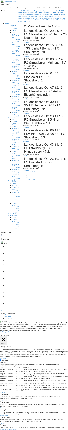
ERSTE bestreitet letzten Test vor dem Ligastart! (38, 18)
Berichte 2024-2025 (17, 48)
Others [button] (2, 423)
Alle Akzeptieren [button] (12, 332)
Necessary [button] (3, 358)
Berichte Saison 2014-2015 (17, 198)
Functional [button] (3, 392)
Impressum (8, 317)
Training (14, 217)
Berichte (14, 34)
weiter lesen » (26, 42)
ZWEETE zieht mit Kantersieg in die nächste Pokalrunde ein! (41, 14)
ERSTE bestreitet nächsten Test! (44, 20)
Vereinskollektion (41, 8)
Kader (13, 27)
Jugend (26, 8)
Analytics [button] (2, 408)
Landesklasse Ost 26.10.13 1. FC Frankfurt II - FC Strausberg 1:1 (45, 162)
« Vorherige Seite (32, 172)
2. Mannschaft (12, 118)
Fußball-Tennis (12, 216)
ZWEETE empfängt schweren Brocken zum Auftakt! (41, 12)
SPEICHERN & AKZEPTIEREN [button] (8, 429)
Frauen (12, 8)
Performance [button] (3, 400)
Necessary (5, 360)
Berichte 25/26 (17, 40)
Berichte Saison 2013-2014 (17, 209)
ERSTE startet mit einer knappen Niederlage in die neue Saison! (39, 11)
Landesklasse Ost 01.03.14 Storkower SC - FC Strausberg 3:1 (43, 76)
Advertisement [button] (4, 415)
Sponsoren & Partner (55, 8)
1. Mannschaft (12, 25)
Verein (32, 8)
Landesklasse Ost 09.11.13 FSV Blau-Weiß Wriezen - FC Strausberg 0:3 (44, 133)
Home (5, 8)
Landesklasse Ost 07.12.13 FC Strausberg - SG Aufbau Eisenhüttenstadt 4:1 (43, 91)
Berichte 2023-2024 (17, 57)
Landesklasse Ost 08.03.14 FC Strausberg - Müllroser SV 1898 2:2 (45, 62)
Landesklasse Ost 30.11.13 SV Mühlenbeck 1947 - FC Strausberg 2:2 (43, 105)
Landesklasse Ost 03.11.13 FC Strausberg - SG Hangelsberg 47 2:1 (43, 148)
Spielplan (14, 29)
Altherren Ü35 (12, 180)
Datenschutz (8, 318)
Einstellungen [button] (4, 332)
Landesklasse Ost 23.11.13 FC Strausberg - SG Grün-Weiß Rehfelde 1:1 (43, 119)
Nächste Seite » (32, 179)
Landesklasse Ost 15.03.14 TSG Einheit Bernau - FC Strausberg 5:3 (43, 48)
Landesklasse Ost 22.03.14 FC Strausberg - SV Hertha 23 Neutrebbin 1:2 (45, 34)
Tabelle (14, 30)
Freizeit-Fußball (12, 214)
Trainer (14, 32)
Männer (19, 8)
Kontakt (7, 315)
